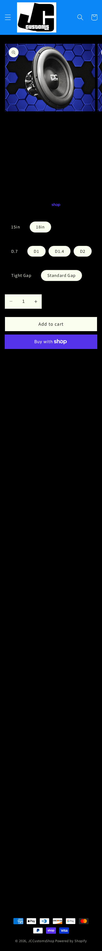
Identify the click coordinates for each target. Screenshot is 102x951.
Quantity (12, 289)
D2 (82, 251)
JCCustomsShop (41, 941)
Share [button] (17, 883)
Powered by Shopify (71, 941)
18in (40, 227)
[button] (8, 17)
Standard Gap (61, 275)
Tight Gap (21, 275)
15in (15, 227)
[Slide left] (38, 122)
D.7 (14, 251)
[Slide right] (63, 122)
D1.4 (59, 251)
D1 (36, 251)
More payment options (51, 356)
